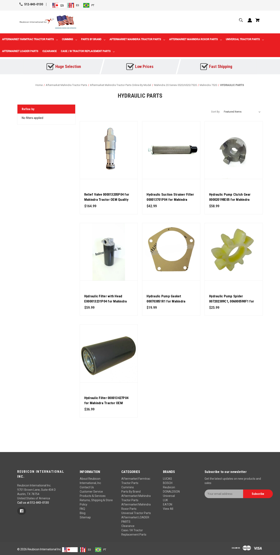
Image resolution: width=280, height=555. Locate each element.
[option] (73, 5)
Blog (82, 513)
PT (92, 5)
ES (77, 5)
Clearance (127, 526)
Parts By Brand (131, 491)
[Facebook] (21, 511)
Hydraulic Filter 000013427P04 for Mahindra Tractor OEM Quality (106, 403)
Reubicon (169, 487)
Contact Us (87, 487)
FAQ (82, 508)
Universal (169, 495)
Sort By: (215, 111)
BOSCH (167, 483)
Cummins (127, 487)
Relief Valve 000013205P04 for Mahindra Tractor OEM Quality (106, 197)
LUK (165, 500)
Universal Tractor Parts (136, 513)
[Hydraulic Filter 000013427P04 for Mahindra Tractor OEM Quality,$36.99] (109, 353)
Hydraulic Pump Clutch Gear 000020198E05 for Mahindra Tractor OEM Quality (230, 199)
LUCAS (167, 478)
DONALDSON (171, 491)
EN (62, 5)
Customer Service (91, 491)
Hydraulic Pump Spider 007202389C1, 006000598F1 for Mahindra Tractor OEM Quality (231, 301)
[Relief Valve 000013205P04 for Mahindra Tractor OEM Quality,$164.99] (109, 150)
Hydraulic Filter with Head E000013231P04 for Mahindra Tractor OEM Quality (105, 301)
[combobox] (58, 5)
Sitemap (85, 517)
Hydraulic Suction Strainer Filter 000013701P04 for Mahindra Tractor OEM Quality (170, 199)
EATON (167, 504)
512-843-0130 (33, 4)
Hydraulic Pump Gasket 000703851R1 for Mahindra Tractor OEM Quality (166, 301)
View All (168, 508)
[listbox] (242, 112)
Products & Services (93, 495)
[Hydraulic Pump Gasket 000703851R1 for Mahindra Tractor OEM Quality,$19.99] (171, 252)
